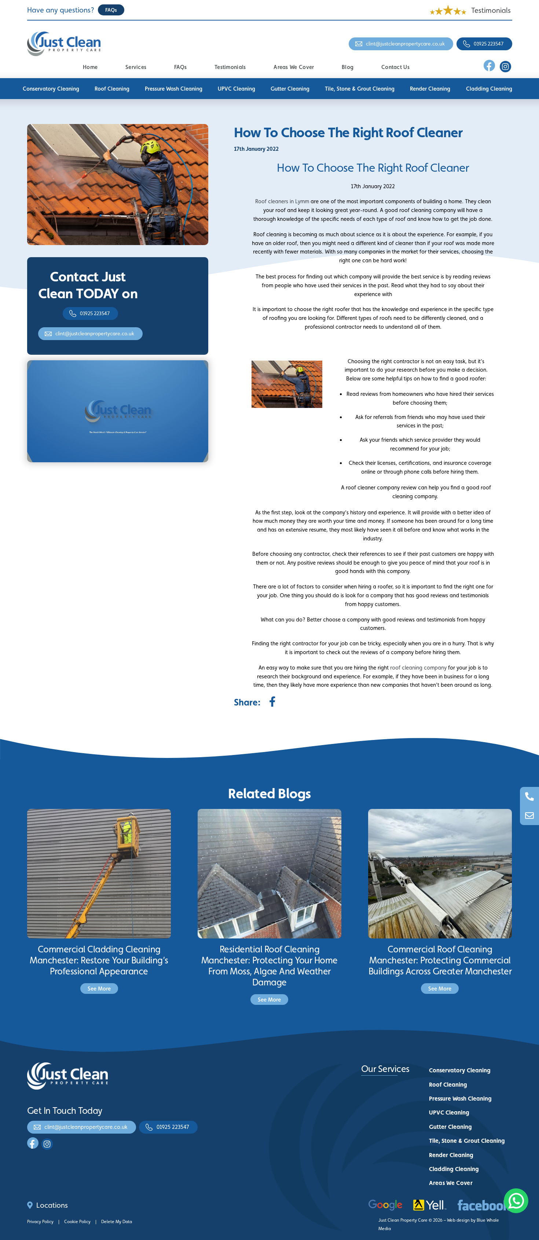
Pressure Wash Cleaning (173, 88)
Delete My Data (116, 1221)
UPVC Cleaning (236, 88)
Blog (347, 67)
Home (90, 67)
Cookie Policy (77, 1221)
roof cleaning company (418, 667)
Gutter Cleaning (290, 88)
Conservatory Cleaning (51, 88)
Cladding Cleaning (489, 88)
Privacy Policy (40, 1221)
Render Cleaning (430, 88)
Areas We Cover (294, 67)
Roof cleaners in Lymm (282, 201)
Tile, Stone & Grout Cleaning (360, 88)
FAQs (180, 67)
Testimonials (491, 10)
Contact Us (395, 67)
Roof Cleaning (112, 88)
